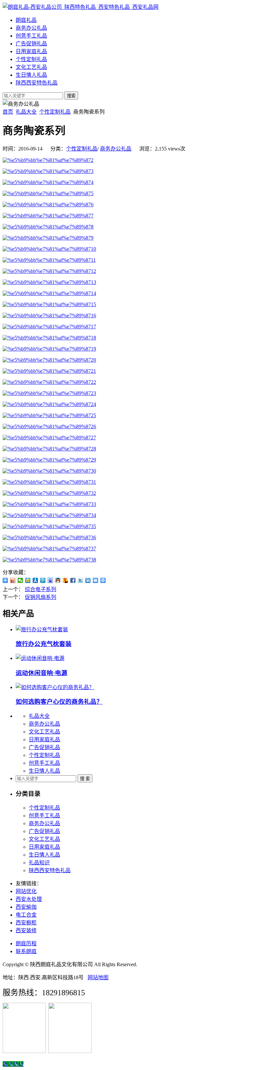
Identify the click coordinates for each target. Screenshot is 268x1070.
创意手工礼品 (31, 36)
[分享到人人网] (35, 580)
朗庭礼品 (26, 20)
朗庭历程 (26, 943)
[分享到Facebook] (73, 580)
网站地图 (98, 977)
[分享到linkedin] (88, 580)
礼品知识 (39, 862)
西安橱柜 (26, 922)
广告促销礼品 (31, 43)
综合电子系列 (40, 589)
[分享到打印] (103, 580)
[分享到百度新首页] (50, 580)
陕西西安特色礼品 (37, 83)
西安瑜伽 (26, 907)
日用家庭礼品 (31, 51)
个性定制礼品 (31, 59)
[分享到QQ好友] (58, 580)
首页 (8, 112)
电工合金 (26, 915)
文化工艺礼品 (31, 67)
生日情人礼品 (31, 75)
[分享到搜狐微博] (65, 580)
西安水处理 (29, 899)
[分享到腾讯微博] (43, 580)
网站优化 (26, 891)
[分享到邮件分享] (95, 580)
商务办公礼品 (31, 28)
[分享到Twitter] (80, 580)
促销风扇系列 (40, 597)
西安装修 (26, 930)
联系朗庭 (26, 951)
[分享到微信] (20, 580)
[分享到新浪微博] (13, 580)
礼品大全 (26, 112)
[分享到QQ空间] (28, 580)
